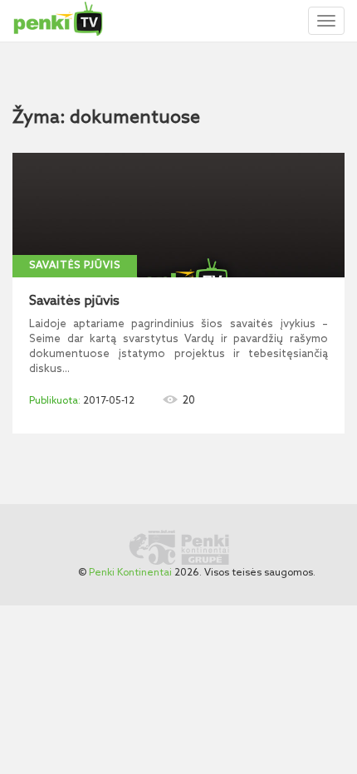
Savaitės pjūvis (74, 266)
